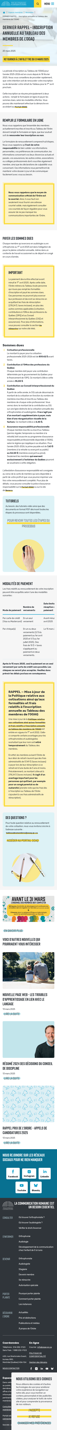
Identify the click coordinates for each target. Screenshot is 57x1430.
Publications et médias (29, 1323)
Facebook (13, 1176)
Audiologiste (24, 1264)
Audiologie (23, 1241)
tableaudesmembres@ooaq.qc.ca (22, 833)
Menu (47, 4)
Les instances (25, 1304)
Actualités (23, 1312)
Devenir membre (26, 1274)
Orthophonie (24, 1236)
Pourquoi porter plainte (29, 1293)
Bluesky (36, 1190)
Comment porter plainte (30, 1299)
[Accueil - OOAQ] (4, 12)
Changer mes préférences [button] (34, 1423)
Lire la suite (11, 1014)
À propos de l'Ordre (27, 1328)
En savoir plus (13, 930)
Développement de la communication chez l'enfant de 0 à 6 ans (36, 1248)
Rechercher (37, 3)
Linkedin (44, 1176)
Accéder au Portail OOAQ (23, 840)
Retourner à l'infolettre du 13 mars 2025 (26, 59)
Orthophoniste (25, 1258)
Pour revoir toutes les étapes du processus (28, 523)
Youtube (21, 1190)
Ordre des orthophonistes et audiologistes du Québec (14, 3)
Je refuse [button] (34, 1416)
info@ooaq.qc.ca (44, 1347)
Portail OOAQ (21, 107)
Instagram (29, 1176)
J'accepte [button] (34, 1410)
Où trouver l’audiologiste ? (30, 1222)
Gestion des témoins (38, 1362)
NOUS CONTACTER (11, 1368)
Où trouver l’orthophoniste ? (31, 1217)
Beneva (9, 490)
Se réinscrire (24, 1280)
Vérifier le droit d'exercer (30, 1228)
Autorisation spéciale (28, 1285)
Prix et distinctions (27, 1318)
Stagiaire (23, 1269)
